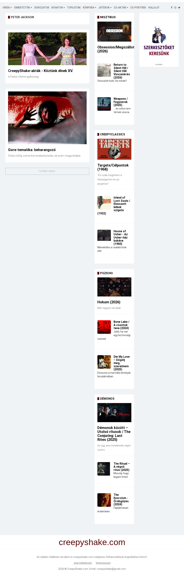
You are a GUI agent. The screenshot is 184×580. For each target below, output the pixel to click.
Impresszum (103, 562)
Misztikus (108, 17)
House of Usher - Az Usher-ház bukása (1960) (121, 238)
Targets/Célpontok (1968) (113, 167)
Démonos (107, 398)
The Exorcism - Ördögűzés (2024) (121, 499)
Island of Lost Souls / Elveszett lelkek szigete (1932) (113, 205)
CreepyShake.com (77, 568)
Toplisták (74, 7)
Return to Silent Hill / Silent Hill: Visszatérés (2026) (122, 71)
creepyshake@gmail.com (111, 568)
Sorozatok (41, 7)
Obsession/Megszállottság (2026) (119, 49)
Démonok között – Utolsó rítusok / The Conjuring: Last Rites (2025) (113, 434)
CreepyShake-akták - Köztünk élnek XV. (40, 71)
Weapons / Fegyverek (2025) (121, 102)
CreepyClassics (112, 134)
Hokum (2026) (108, 302)
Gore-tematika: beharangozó (32, 150)
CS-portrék (138, 7)
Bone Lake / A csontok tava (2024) (121, 325)
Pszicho (106, 273)
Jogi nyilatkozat (82, 562)
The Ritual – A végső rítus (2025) (122, 467)
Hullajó (153, 7)
